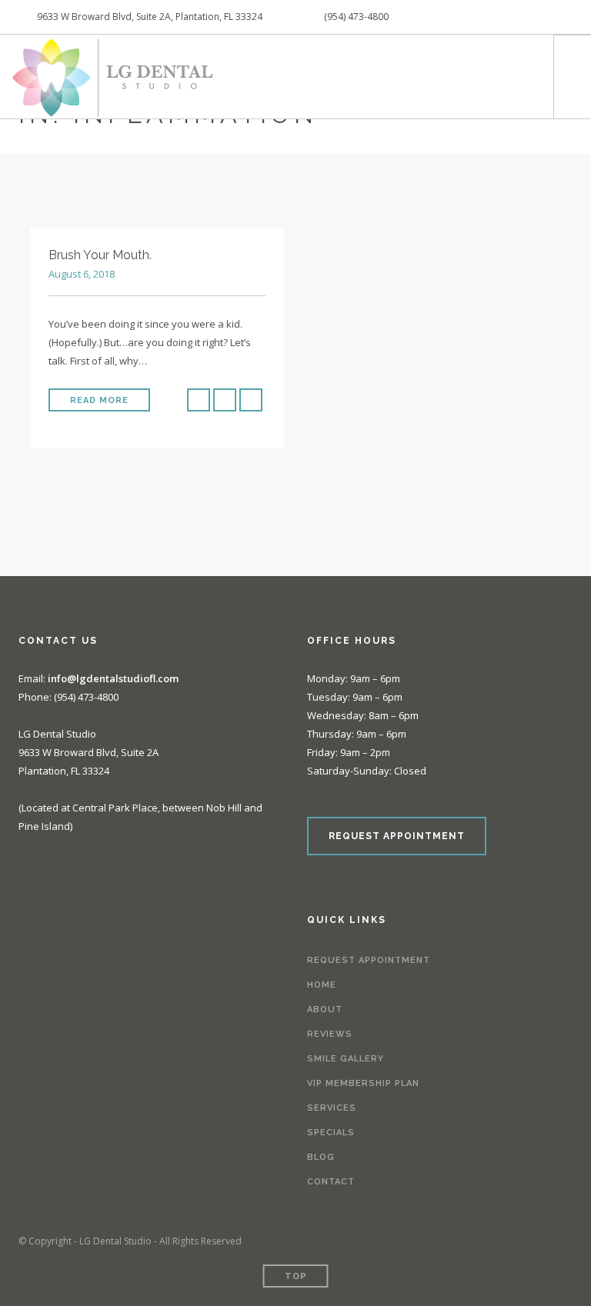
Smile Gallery (345, 1059)
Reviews (329, 1034)
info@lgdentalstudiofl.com (113, 678)
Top (296, 1276)
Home (321, 985)
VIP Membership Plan (363, 1083)
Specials (331, 1133)
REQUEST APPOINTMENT (397, 836)
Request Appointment (368, 960)
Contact (331, 1182)
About (324, 1009)
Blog (321, 1157)
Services (331, 1108)
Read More (99, 400)
